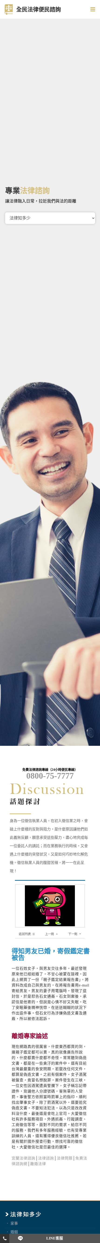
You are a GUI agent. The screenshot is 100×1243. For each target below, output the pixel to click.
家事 (14, 1223)
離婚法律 (38, 1164)
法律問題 (65, 1158)
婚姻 (14, 1232)
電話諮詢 (4, 1238)
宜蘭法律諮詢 (23, 1158)
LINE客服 (54, 1238)
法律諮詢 (46, 1158)
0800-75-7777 (50, 775)
